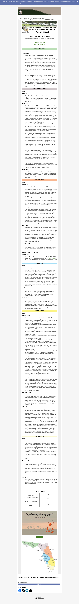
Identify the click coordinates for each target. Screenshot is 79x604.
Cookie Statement (61, 3)
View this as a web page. (39, 42)
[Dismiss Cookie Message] (77, 1)
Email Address (20, 579)
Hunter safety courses (50, 258)
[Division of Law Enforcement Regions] (39, 572)
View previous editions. (39, 44)
